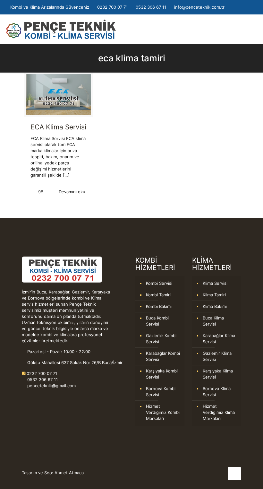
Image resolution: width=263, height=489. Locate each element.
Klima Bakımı (215, 306)
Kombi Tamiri (158, 294)
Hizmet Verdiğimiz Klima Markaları (219, 412)
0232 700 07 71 (112, 7)
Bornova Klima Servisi (217, 391)
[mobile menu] (252, 28)
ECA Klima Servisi (58, 127)
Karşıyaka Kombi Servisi (162, 374)
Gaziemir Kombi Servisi (161, 338)
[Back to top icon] (234, 473)
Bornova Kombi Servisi (160, 391)
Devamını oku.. (73, 191)
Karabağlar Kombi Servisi (163, 356)
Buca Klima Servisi (213, 321)
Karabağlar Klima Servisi (219, 338)
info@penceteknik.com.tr (199, 7)
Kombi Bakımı (159, 306)
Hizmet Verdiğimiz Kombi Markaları (163, 412)
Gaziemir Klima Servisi (217, 356)
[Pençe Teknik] (61, 28)
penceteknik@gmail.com (51, 385)
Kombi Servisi (159, 283)
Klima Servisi (215, 283)
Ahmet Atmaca (69, 472)
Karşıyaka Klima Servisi (218, 374)
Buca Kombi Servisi (157, 321)
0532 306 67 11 (151, 7)
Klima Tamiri (214, 294)
